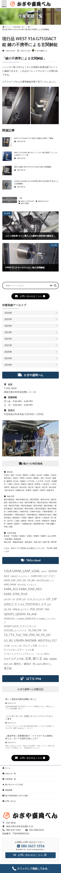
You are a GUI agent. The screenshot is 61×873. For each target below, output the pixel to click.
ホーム (8, 768)
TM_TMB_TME (35, 630)
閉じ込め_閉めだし (42, 664)
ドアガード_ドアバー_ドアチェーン (19, 654)
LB (13, 599)
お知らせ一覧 (10, 773)
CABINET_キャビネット (20, 576)
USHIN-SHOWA (25, 640)
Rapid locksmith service (30, 440)
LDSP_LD (21, 599)
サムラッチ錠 (30, 646)
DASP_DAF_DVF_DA (15, 580)
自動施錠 (53, 659)
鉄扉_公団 (8, 664)
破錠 (46, 659)
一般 (20, 198)
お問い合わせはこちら (31, 296)
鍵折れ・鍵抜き (22, 664)
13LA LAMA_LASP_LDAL (22, 571)
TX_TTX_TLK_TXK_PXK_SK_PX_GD (27, 635)
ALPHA (52, 571)
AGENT (44, 571)
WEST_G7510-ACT (27, 201)
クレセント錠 (16, 646)
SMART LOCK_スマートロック (20, 626)
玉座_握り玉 (33, 658)
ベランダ (39, 654)
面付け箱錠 (25, 203)
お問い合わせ (10, 801)
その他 (7, 646)
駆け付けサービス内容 (14, 784)
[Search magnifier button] (55, 285)
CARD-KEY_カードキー (43, 576)
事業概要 (8, 790)
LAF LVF (7, 599)
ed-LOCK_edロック (45, 580)
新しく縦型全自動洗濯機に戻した (20, 699)
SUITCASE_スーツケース (15, 630)
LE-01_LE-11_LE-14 (36, 599)
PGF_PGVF (36, 609)
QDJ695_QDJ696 (15, 614)
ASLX (6, 576)
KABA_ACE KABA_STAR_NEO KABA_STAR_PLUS (23, 592)
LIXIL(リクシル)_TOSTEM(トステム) (27, 604)
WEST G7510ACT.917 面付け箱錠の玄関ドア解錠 (33, 138)
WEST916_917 (43, 201)
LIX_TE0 (7, 609)
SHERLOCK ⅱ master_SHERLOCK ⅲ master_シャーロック (30, 620)
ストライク (42, 646)
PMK (47, 609)
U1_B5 (8, 640)
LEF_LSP (51, 599)
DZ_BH (31, 580)
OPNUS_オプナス (21, 609)
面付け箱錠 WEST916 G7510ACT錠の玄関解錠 (32, 167)
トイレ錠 (29, 650)
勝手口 (47, 654)
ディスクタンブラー (14, 650)
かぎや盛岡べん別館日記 (30, 689)
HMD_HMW (10, 584)
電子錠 (8, 668)
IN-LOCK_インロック (27, 585)
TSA (45, 630)
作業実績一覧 (10, 779)
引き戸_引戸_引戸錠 (14, 659)
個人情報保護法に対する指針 (16, 795)
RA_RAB (32, 614)
